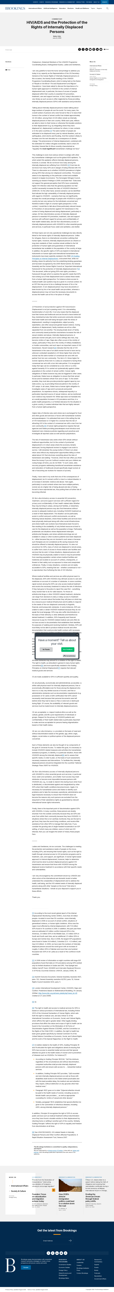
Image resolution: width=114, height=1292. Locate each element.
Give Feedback (67, 649)
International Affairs (35, 8)
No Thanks (46, 649)
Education (62, 8)
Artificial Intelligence (50, 8)
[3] (78, 269)
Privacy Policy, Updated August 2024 (15, 1289)
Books (96, 1270)
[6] (42, 665)
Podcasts (97, 1273)
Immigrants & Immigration (97, 79)
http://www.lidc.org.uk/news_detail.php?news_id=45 (57, 993)
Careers (79, 1265)
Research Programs (51, 2)
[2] (69, 165)
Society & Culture (95, 74)
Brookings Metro (64, 1278)
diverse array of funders (55, 1150)
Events (42, 2)
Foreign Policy (93, 85)
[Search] (107, 8)
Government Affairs (100, 1279)
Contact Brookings (82, 1273)
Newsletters (80, 2)
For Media (89, 2)
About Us (96, 2)
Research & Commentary (67, 2)
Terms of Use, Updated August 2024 (37, 1289)
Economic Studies (64, 1267)
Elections (71, 8)
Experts (35, 2)
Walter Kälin (57, 36)
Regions (99, 8)
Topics (93, 8)
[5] (45, 426)
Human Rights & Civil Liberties (98, 78)
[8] (63, 755)
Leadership (80, 1262)
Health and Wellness (82, 8)
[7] (59, 668)
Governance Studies (65, 1264)
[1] (51, 131)
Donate (104, 2)
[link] (19, 1186)
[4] (55, 348)
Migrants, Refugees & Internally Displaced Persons (98, 70)
